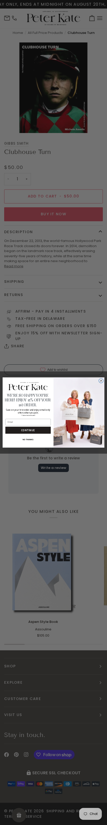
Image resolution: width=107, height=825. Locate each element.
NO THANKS (28, 440)
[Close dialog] (101, 380)
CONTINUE (28, 430)
